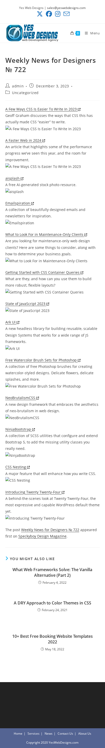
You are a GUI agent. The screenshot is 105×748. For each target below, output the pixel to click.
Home (18, 733)
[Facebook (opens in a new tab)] (49, 14)
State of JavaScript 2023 (25, 303)
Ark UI (11, 322)
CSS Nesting (16, 466)
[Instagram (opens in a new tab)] (58, 14)
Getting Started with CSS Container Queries (43, 272)
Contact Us (65, 733)
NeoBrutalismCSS (20, 397)
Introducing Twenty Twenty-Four (33, 492)
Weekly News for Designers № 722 (50, 529)
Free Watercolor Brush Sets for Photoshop (41, 360)
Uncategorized (25, 92)
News (48, 733)
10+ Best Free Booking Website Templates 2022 (52, 639)
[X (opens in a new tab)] (39, 14)
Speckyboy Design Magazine (42, 536)
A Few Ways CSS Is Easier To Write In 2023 (41, 109)
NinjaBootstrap (18, 429)
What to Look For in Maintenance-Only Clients (44, 234)
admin (18, 86)
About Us (84, 733)
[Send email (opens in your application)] (66, 14)
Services (34, 733)
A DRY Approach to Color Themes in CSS (52, 603)
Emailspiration (18, 203)
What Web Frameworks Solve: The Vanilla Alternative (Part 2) (52, 572)
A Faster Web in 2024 (23, 140)
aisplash (13, 178)
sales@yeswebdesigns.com (66, 8)
